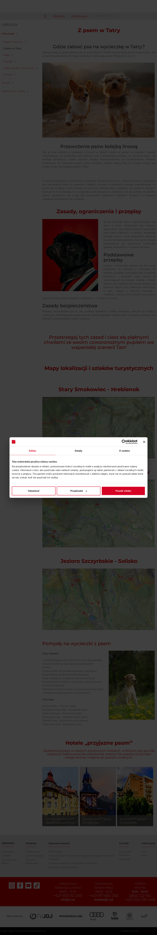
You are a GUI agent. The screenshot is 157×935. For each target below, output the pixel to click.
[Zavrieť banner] (144, 442)
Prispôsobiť (76, 491)
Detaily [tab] (78, 450)
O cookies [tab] (124, 450)
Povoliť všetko (123, 491)
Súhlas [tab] (32, 450)
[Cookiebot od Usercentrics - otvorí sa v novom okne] (124, 441)
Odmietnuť (34, 491)
